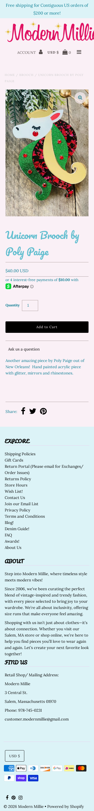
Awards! (12, 541)
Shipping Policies (20, 453)
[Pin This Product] (43, 411)
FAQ (8, 535)
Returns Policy (18, 478)
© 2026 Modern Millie (24, 806)
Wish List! (14, 491)
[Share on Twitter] (32, 411)
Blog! (9, 522)
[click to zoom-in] (80, 98)
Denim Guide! (17, 528)
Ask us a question (24, 349)
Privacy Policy (17, 510)
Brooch (26, 75)
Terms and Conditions (25, 516)
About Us (13, 547)
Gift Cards (14, 460)
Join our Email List (21, 503)
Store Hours (16, 485)
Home (10, 75)
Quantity (12, 305)
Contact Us (15, 497)
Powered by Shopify (65, 806)
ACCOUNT (27, 52)
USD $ (53, 52)
